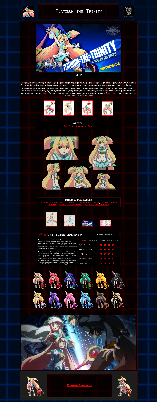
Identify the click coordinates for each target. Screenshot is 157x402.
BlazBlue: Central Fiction (70, 205)
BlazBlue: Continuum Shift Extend (84, 203)
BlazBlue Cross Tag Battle (97, 205)
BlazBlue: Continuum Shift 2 (54, 203)
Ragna (45, 93)
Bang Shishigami (110, 93)
